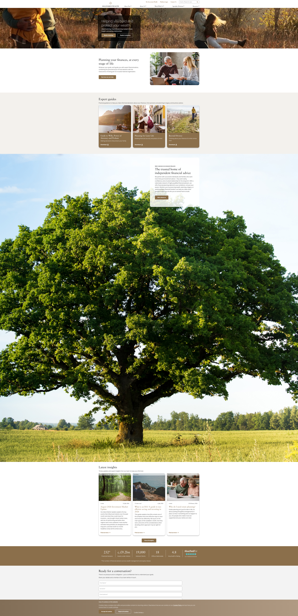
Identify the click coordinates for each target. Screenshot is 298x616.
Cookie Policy (177, 605)
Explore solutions (125, 35)
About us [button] (142, 6)
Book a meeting (108, 35)
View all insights (149, 540)
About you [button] (127, 6)
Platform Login (164, 2)
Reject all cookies (123, 611)
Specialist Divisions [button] (178, 6)
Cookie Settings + (139, 612)
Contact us (173, 2)
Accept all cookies (106, 611)
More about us (161, 197)
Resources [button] (195, 6)
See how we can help (107, 77)
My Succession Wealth (151, 2)
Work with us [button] (159, 6)
